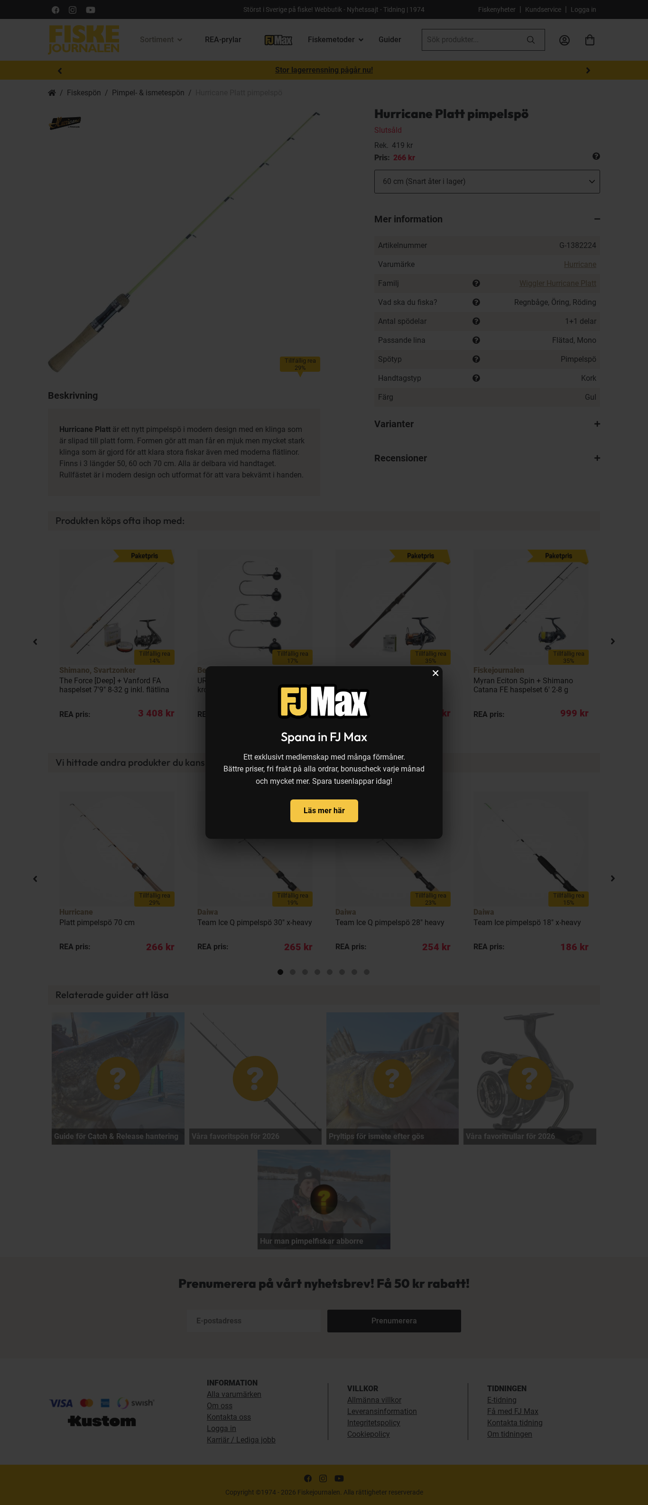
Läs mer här (324, 810)
